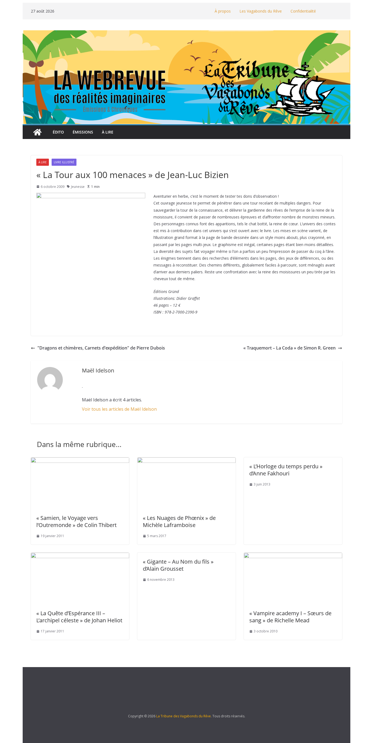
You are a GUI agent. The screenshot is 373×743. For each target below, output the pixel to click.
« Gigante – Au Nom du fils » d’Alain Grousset (178, 565)
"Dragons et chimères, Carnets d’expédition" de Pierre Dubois (101, 348)
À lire (107, 132)
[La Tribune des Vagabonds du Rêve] (37, 132)
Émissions (83, 132)
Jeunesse (78, 186)
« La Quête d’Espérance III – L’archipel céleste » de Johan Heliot (79, 616)
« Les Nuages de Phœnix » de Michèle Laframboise (179, 521)
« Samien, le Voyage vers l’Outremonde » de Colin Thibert (76, 521)
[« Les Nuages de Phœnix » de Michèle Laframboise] (186, 461)
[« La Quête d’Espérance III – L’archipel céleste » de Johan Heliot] (80, 556)
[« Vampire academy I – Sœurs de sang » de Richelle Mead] (293, 556)
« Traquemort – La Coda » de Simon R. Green (289, 348)
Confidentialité (303, 11)
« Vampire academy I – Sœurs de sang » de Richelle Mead (290, 616)
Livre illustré (64, 162)
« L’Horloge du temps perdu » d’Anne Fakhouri (285, 470)
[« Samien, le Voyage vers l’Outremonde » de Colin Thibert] (80, 461)
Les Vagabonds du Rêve (260, 11)
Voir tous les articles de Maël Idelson (119, 409)
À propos (223, 11)
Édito (58, 132)
